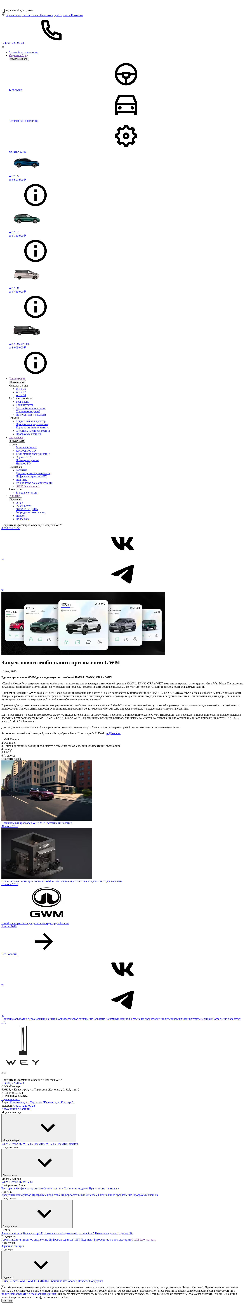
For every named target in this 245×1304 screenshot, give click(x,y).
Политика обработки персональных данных (28, 1018)
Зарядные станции (27, 492)
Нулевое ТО (23, 463)
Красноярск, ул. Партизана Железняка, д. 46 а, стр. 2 (42, 1102)
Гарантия (21, 469)
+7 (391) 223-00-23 (12, 1083)
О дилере (14, 495)
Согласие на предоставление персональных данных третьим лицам (170, 1018)
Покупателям (17, 378)
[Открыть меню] (2, 47)
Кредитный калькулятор (31, 421)
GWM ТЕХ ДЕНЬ (27, 509)
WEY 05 (21, 388)
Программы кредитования (32, 424)
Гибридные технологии (30, 512)
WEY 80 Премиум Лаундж (62, 1143)
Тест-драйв (22, 401)
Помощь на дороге (27, 460)
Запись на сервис (26, 447)
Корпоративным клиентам (32, 427)
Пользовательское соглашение (74, 1018)
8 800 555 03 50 (10, 528)
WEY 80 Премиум (34, 1143)
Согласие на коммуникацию (111, 1018)
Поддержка (23, 518)
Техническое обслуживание (33, 453)
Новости (21, 515)
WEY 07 (21, 391)
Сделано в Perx (10, 1099)
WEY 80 (21, 395)
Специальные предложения (33, 430)
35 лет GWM (23, 506)
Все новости (9, 954)
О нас (19, 502)
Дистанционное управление (33, 473)
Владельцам (16, 437)
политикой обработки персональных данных (28, 1293)
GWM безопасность (28, 486)
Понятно (7, 1300)
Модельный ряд (18, 55)
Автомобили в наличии (23, 52)
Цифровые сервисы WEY (31, 476)
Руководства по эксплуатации (34, 482)
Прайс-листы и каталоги (31, 414)
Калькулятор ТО (26, 450)
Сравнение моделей (28, 411)
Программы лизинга (28, 433)
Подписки (22, 479)
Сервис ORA (24, 457)
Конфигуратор (25, 404)
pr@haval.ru (113, 733)
